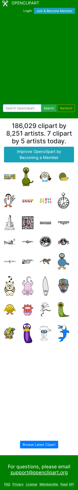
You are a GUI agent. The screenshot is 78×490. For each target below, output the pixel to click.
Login (27, 11)
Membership (49, 484)
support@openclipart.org (39, 472)
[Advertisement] (39, 60)
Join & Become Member (54, 11)
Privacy (18, 484)
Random (66, 108)
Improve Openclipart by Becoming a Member (39, 154)
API (71, 484)
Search (49, 108)
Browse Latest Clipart (39, 445)
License (31, 484)
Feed (64, 484)
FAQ (7, 484)
